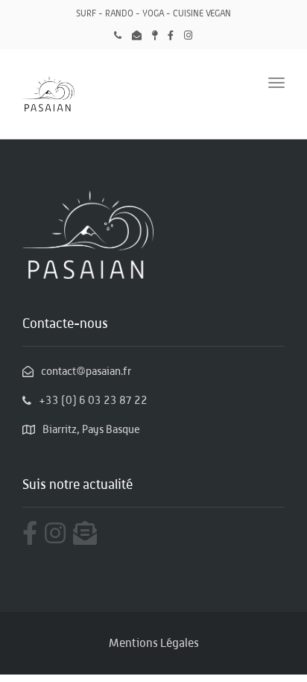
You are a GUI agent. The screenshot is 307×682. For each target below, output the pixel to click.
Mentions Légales (154, 643)
